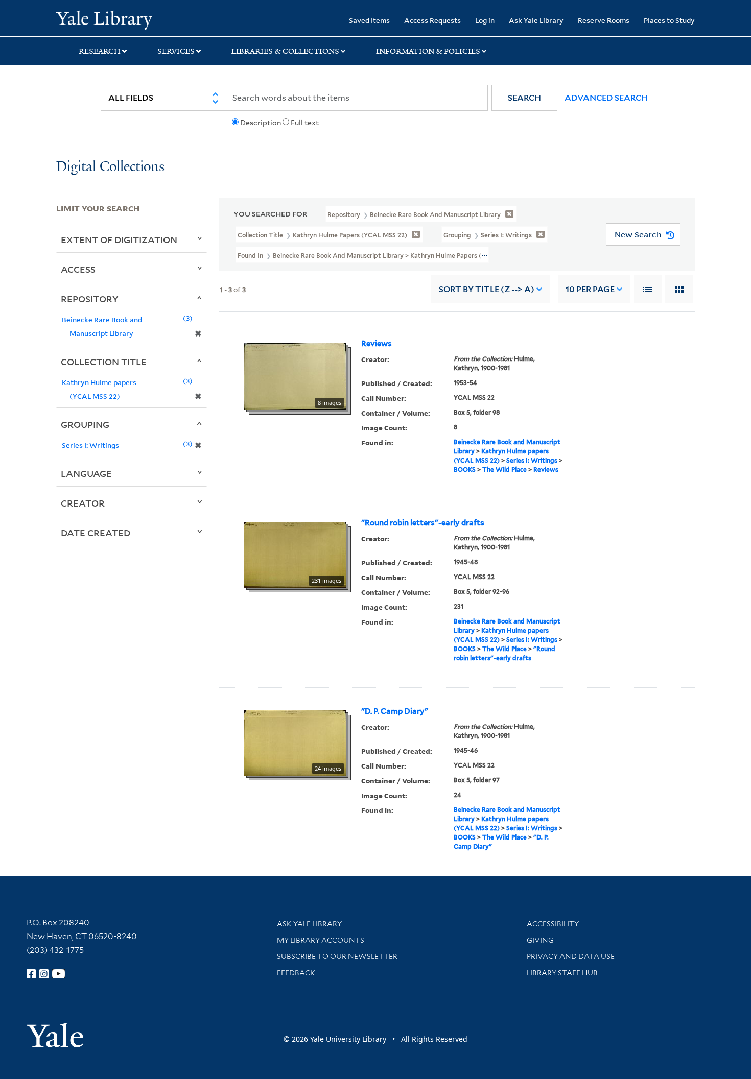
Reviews (376, 343)
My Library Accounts (320, 940)
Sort (486, 289)
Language (86, 473)
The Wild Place (504, 469)
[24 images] (295, 742)
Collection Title (104, 361)
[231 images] (295, 554)
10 (590, 289)
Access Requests (432, 20)
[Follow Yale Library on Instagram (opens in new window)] (44, 973)
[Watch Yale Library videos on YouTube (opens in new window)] (58, 973)
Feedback (296, 973)
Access (78, 269)
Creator (83, 503)
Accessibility (553, 924)
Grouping (85, 424)
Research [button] (100, 51)
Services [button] (176, 51)
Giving (540, 940)
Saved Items (369, 20)
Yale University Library (104, 19)
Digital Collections (110, 167)
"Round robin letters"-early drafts (422, 522)
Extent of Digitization (119, 239)
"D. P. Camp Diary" (394, 711)
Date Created (95, 532)
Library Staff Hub (562, 973)
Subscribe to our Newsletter (337, 956)
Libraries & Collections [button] (285, 51)
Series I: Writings (531, 460)
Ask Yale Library (536, 20)
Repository (90, 299)
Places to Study (669, 20)
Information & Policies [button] (428, 51)
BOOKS (465, 469)
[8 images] (295, 375)
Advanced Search (606, 98)
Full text (305, 122)
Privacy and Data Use (571, 956)
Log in (485, 20)
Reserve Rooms (603, 20)
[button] (524, 98)
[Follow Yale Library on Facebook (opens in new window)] (31, 973)
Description (260, 122)
